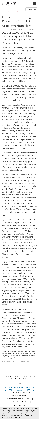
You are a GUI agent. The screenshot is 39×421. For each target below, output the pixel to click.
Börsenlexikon (19, 374)
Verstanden (14, 417)
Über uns (28, 399)
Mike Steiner (25, 402)
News (12, 392)
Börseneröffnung (15, 12)
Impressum (27, 392)
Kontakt (18, 392)
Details (8, 417)
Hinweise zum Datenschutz (14, 399)
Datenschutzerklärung (19, 396)
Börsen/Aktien (6, 12)
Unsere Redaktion (13, 402)
